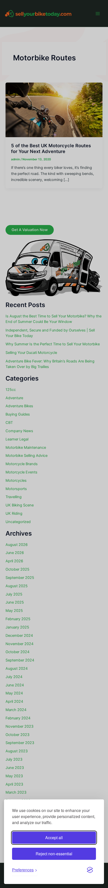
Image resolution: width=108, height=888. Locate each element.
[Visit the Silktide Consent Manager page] (90, 870)
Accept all (54, 837)
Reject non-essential (54, 854)
